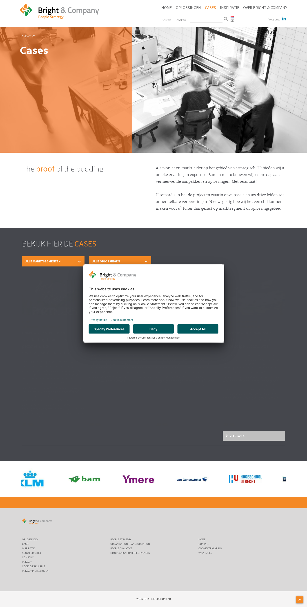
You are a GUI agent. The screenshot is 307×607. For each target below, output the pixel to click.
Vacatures (205, 553)
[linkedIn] (284, 19)
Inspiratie (229, 8)
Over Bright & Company (265, 8)
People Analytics (121, 548)
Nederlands (232, 17)
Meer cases (237, 436)
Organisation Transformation (130, 544)
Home (166, 8)
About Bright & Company (31, 555)
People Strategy (120, 539)
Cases (210, 8)
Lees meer (28, 425)
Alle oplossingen (106, 261)
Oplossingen (188, 8)
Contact (166, 20)
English (232, 21)
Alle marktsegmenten (42, 261)
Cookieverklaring (33, 566)
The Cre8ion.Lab (161, 599)
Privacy (27, 562)
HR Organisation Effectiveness (130, 553)
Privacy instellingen (35, 571)
